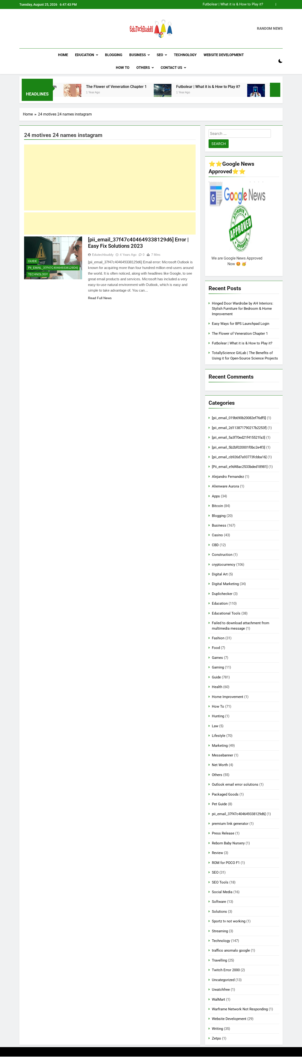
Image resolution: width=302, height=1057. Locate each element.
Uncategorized (223, 980)
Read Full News (100, 298)
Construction (222, 555)
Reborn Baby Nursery (228, 843)
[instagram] (28, 29)
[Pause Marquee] (275, 90)
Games (217, 658)
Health (217, 687)
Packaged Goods (225, 794)
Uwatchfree (221, 989)
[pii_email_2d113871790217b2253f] (239, 428)
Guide (32, 261)
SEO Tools (220, 882)
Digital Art (220, 574)
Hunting (218, 716)
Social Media (222, 892)
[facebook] (22, 29)
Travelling (219, 960)
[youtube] (45, 29)
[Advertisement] (110, 178)
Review (217, 853)
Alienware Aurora (225, 486)
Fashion (218, 638)
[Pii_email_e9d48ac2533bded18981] (240, 467)
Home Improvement (227, 697)
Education (84, 55)
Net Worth (220, 765)
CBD (215, 545)
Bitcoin (217, 506)
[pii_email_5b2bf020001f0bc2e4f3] (238, 447)
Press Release (223, 833)
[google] (39, 29)
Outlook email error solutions (235, 784)
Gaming (218, 667)
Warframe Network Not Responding (240, 1009)
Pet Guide (219, 804)
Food (216, 648)
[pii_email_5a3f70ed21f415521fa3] (238, 437)
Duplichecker (222, 594)
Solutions (219, 911)
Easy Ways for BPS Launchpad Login (240, 324)
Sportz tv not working (228, 921)
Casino (217, 535)
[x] (33, 29)
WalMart (218, 999)
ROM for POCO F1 (226, 863)
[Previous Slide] (272, 4)
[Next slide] (279, 4)
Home (63, 55)
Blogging (113, 55)
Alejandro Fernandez (228, 477)
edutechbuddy (102, 254)
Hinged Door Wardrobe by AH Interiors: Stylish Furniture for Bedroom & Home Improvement (242, 308)
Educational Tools (226, 613)
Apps (216, 496)
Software (219, 902)
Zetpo (216, 1038)
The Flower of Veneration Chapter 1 (96, 86)
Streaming (220, 931)
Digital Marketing (225, 584)
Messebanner (222, 755)
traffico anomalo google (231, 950)
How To (122, 68)
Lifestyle (218, 736)
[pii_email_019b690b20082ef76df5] (239, 418)
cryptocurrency (223, 564)
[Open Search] (272, 61)
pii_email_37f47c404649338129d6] (53, 267)
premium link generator (230, 824)
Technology (185, 55)
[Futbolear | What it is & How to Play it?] (142, 93)
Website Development (224, 55)
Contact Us (171, 68)
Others (143, 68)
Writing (217, 1029)
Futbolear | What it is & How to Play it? (233, 4)
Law (215, 726)
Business (137, 55)
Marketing (220, 745)
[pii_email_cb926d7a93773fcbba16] (239, 457)
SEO (160, 55)
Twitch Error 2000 (226, 970)
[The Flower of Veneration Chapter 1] (52, 93)
